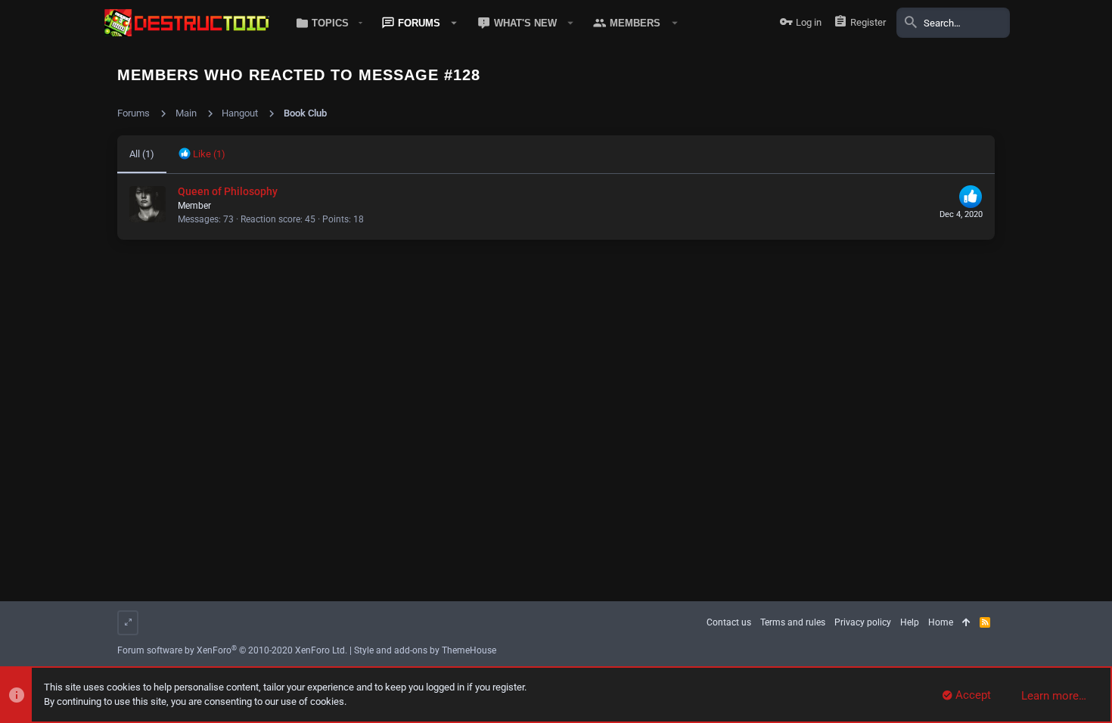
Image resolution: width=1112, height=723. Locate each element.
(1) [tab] (141, 154)
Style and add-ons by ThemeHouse (425, 650)
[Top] (966, 623)
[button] (326, 23)
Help (909, 622)
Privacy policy (862, 622)
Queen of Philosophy (228, 191)
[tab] (202, 154)
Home (940, 622)
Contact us (729, 622)
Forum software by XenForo (232, 650)
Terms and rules (792, 622)
